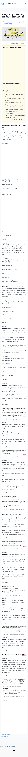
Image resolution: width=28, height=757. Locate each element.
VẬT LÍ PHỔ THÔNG (10, 4)
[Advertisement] (14, 64)
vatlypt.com (11, 746)
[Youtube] (14, 751)
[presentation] (8, 79)
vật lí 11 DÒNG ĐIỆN (7, 24)
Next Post (4, 736)
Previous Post (5, 734)
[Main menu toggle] (25, 3)
